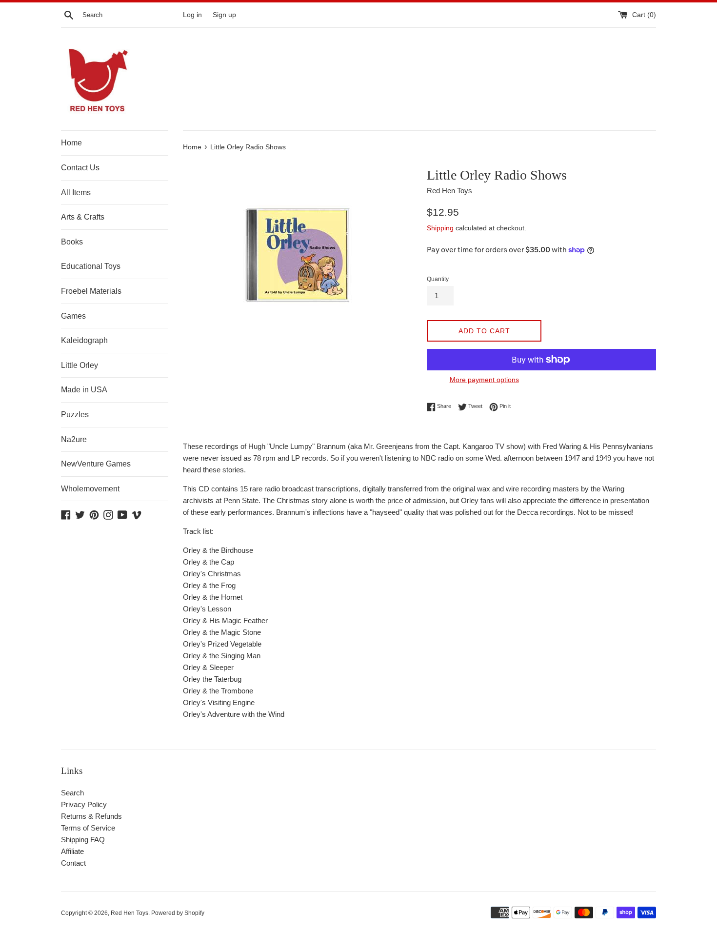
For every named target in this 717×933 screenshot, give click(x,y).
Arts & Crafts (82, 217)
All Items (76, 192)
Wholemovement (90, 489)
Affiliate (72, 851)
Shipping (440, 228)
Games (73, 316)
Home (71, 143)
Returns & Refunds (91, 816)
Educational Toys (90, 266)
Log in (192, 15)
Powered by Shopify (177, 913)
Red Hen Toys (129, 913)
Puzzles (75, 414)
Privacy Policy (84, 804)
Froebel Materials (91, 291)
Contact (73, 863)
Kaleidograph (84, 340)
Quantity (438, 279)
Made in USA (84, 389)
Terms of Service (88, 828)
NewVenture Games (96, 464)
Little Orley (79, 365)
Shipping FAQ (83, 839)
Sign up (224, 15)
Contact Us (80, 167)
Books (72, 242)
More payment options (484, 380)
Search (72, 793)
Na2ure (74, 439)
